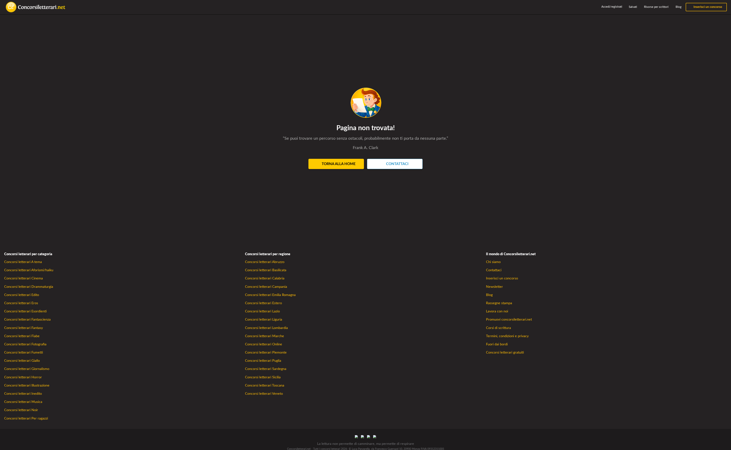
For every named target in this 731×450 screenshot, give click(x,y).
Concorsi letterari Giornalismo (26, 369)
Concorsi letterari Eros (21, 303)
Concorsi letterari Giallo (22, 360)
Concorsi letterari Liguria (263, 319)
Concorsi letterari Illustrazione (26, 385)
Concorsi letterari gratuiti (505, 352)
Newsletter (494, 286)
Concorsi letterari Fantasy (23, 328)
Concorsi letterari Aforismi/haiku (28, 270)
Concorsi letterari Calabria (264, 278)
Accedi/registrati (611, 6)
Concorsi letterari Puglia (263, 360)
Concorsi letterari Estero (263, 303)
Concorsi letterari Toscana (264, 385)
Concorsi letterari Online (263, 344)
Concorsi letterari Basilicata (265, 270)
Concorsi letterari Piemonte (266, 352)
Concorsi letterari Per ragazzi (26, 418)
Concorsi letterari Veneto (264, 393)
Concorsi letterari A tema (23, 262)
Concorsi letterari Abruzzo (264, 262)
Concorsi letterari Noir (21, 410)
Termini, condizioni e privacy (507, 336)
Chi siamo (493, 262)
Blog (678, 7)
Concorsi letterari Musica (23, 401)
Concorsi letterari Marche (264, 336)
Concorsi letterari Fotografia (25, 344)
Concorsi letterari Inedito (23, 393)
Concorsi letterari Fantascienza (27, 319)
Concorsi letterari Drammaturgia (28, 286)
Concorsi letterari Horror (23, 377)
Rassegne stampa (499, 303)
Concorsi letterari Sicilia (263, 377)
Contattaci (493, 270)
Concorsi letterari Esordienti (25, 311)
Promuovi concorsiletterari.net (509, 319)
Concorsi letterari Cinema (23, 278)
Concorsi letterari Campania (266, 286)
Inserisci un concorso (707, 6)
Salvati (632, 7)
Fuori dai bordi (497, 344)
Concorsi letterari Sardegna (265, 369)
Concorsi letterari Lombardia (266, 328)
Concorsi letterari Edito (21, 295)
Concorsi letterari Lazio (262, 311)
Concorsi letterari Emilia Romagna (270, 295)
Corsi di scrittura (498, 328)
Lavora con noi (497, 311)
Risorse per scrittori (656, 7)
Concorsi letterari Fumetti (23, 352)
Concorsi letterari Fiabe (22, 336)
